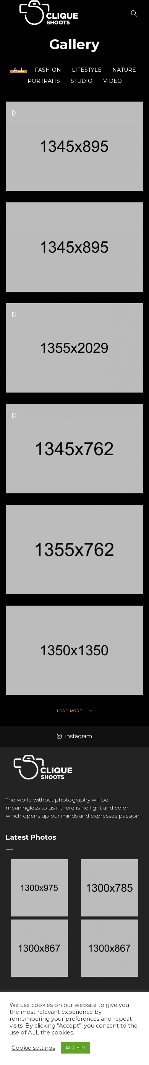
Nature (124, 69)
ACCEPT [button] (75, 1047)
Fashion (48, 69)
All (18, 69)
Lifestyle (87, 69)
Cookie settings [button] (33, 1047)
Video (112, 81)
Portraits (44, 81)
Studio (81, 81)
